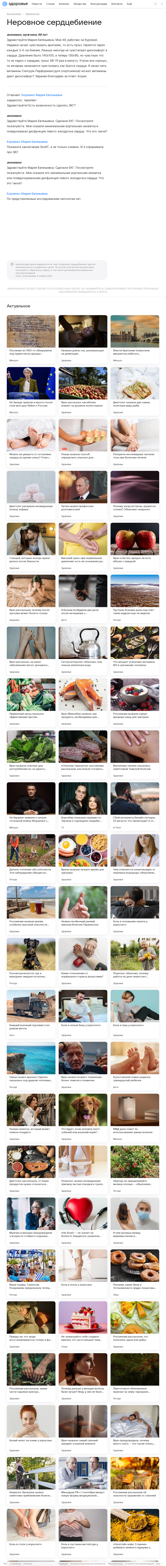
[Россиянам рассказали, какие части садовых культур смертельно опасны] (31, 1377)
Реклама (28, 1563)
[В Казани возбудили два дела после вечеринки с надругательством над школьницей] (83, 599)
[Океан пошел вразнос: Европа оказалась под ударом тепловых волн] (31, 1066)
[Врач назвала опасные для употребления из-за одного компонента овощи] (31, 754)
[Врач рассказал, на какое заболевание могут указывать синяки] (31, 651)
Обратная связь (115, 1563)
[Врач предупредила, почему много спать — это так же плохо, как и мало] (135, 1429)
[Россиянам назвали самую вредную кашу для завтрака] (135, 702)
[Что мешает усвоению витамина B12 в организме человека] (135, 651)
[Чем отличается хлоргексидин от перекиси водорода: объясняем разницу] (135, 858)
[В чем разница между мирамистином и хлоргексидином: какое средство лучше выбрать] (135, 1221)
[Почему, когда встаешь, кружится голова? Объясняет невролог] (135, 495)
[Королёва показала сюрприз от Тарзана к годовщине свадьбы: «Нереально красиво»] (83, 806)
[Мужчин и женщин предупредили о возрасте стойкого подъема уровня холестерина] (31, 1221)
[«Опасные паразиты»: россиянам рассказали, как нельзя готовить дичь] (83, 754)
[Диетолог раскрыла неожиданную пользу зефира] (31, 495)
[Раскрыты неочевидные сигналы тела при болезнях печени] (135, 443)
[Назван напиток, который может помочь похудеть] (31, 1118)
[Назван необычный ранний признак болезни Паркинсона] (83, 910)
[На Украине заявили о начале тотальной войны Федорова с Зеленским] (31, 806)
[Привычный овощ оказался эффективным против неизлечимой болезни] (31, 702)
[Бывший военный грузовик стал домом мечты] (31, 1014)
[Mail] (5, 4)
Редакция (63, 1563)
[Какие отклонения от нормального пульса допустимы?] (83, 962)
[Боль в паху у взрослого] (135, 1014)
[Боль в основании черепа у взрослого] (135, 910)
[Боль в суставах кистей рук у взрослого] (83, 1533)
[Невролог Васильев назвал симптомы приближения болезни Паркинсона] (31, 1481)
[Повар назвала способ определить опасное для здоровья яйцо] (83, 443)
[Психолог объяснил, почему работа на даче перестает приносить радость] (135, 962)
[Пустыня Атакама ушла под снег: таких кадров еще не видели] (135, 599)
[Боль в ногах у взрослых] (83, 1273)
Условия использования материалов (88, 1563)
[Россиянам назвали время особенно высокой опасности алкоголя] (31, 910)
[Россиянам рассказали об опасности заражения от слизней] (135, 1481)
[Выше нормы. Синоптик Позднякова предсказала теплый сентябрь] (31, 1273)
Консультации (14, 13)
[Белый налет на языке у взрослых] (31, 1429)
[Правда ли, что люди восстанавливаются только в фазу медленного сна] (31, 1325)
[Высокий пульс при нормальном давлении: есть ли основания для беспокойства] (83, 547)
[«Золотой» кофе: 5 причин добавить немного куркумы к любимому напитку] (135, 1533)
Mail (5, 1563)
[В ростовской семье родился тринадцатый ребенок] (135, 1066)
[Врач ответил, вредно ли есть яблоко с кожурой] (135, 547)
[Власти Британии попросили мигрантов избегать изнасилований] (135, 339)
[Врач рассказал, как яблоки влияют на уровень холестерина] (83, 391)
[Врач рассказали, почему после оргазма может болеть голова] (31, 599)
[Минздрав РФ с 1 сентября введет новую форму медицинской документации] (83, 1481)
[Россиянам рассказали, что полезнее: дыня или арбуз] (135, 1325)
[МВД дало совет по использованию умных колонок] (135, 1118)
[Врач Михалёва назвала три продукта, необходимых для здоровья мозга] (83, 702)
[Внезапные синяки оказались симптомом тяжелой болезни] (135, 754)
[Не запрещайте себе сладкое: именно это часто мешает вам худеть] (83, 1325)
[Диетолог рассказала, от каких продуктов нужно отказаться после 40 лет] (31, 1170)
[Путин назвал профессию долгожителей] (83, 495)
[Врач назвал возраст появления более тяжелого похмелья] (83, 1066)
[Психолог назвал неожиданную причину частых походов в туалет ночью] (83, 1170)
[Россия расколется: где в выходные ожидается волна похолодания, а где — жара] (31, 962)
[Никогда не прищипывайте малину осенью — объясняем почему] (135, 1170)
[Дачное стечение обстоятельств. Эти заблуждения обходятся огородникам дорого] (31, 858)
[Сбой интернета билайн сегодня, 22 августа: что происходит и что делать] (135, 806)
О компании (15, 1563)
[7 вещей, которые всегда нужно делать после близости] (31, 547)
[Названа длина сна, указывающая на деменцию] (83, 339)
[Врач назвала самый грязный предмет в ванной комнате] (83, 1429)
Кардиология (32, 13)
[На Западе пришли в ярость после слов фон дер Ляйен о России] (31, 391)
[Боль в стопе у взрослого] (31, 1533)
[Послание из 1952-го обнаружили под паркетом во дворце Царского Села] (31, 339)
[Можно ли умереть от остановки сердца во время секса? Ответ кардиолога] (31, 443)
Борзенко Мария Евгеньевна (41, 95)
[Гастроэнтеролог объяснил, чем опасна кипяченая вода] (83, 651)
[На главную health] (17, 4)
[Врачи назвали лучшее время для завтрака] (83, 858)
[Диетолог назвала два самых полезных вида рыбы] (135, 391)
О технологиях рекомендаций (139, 1563)
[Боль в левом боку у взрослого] (83, 1014)
